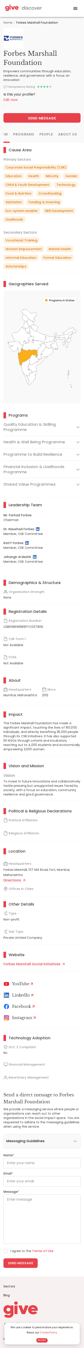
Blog (6, 1295)
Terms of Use (42, 1251)
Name (8, 1155)
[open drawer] (75, 8)
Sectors (9, 1286)
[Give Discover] (22, 8)
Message (11, 1191)
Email (8, 1173)
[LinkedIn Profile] (38, 529)
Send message (20, 1263)
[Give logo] (42, 1309)
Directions (12, 880)
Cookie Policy (48, 1332)
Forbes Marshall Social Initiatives (32, 964)
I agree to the (31, 1251)
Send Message (42, 118)
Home (8, 22)
